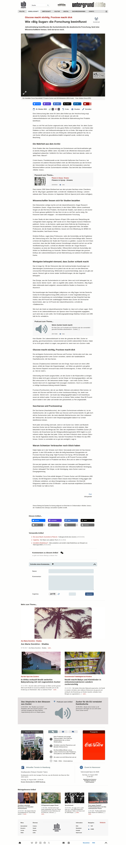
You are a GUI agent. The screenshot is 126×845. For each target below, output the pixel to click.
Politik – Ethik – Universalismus (63, 761)
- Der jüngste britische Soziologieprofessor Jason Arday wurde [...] (27, 812)
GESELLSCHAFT (33, 11)
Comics (35, 826)
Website (102, 822)
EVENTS (91, 11)
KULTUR (57, 11)
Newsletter (86, 843)
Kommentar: (36, 576)
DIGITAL (66, 11)
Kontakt (78, 830)
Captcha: (35, 594)
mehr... (50, 648)
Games (35, 830)
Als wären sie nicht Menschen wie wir (65, 757)
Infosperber (88, 496)
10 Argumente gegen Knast (49, 805)
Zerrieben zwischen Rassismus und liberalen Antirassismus (64, 746)
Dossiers (23, 828)
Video (22, 832)
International (24, 826)
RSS (93, 843)
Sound (34, 828)
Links (34, 832)
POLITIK (21, 11)
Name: (34, 571)
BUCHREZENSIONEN (78, 11)
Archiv (22, 830)
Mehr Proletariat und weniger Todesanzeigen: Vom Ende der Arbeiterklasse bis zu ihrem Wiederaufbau (63, 739)
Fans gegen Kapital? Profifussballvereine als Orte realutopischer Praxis (97, 807)
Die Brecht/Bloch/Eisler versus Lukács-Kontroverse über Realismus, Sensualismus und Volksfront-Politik (65, 751)
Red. (90, 494)
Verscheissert (69, 805)
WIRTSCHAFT (46, 11)
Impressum (79, 832)
